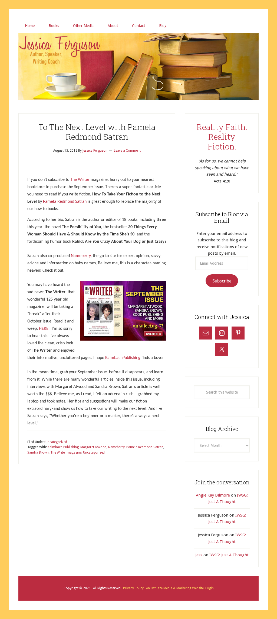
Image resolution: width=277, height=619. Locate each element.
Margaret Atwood (93, 447)
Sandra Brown (38, 452)
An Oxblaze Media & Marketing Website (174, 588)
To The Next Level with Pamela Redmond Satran (97, 132)
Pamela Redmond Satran (65, 201)
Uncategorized (56, 442)
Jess (198, 555)
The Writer (80, 180)
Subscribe (222, 281)
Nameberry (81, 256)
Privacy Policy (133, 588)
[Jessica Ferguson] (138, 40)
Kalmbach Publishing (63, 447)
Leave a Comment (127, 150)
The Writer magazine (65, 452)
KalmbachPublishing (122, 358)
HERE (43, 329)
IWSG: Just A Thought (229, 555)
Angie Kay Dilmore (213, 495)
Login (209, 588)
